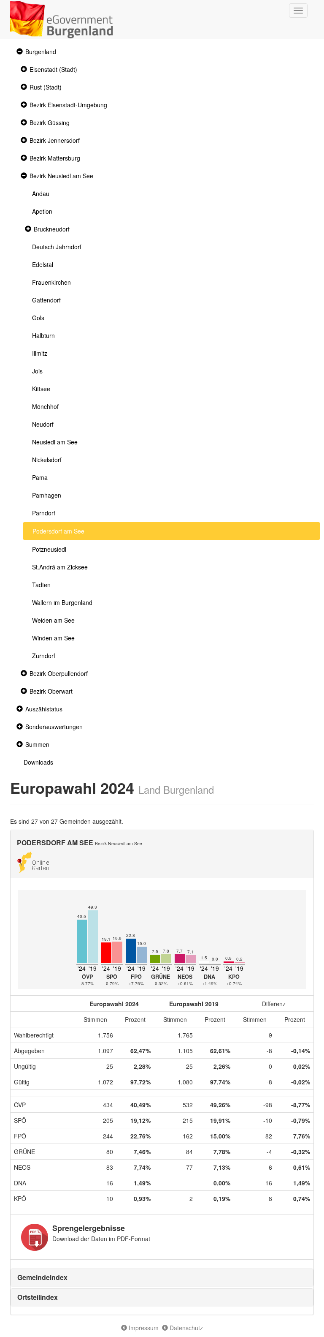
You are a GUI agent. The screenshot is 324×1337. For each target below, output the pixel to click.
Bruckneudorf (52, 229)
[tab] (162, 1277)
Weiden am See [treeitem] (53, 620)
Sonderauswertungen (54, 726)
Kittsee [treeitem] (41, 388)
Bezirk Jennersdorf (55, 140)
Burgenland (40, 51)
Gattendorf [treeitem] (46, 300)
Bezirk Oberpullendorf (59, 673)
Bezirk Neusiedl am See (61, 176)
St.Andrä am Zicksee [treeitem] (60, 567)
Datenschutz (185, 1327)
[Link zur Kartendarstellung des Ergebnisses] (33, 861)
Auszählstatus (43, 709)
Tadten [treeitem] (41, 584)
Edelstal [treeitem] (42, 264)
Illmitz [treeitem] (39, 353)
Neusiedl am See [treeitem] (55, 442)
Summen (37, 744)
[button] (18, 52)
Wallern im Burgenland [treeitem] (62, 602)
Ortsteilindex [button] (37, 1297)
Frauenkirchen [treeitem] (51, 282)
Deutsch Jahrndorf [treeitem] (56, 246)
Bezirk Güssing (50, 122)
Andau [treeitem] (40, 193)
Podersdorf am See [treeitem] (58, 531)
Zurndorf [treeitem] (43, 655)
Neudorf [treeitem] (43, 424)
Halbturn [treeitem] (43, 335)
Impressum (143, 1327)
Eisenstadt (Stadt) (53, 69)
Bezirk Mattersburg (55, 158)
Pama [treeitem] (40, 477)
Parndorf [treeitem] (43, 513)
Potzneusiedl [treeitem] (49, 549)
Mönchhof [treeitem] (45, 406)
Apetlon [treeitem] (42, 211)
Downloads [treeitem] (38, 762)
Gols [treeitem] (38, 317)
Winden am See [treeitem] (53, 638)
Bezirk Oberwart (51, 691)
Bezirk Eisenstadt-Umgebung (68, 105)
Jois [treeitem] (37, 371)
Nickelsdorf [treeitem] (47, 459)
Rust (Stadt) (46, 87)
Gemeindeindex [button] (42, 1277)
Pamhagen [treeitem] (46, 495)
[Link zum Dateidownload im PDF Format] (34, 1237)
